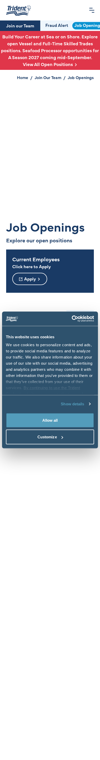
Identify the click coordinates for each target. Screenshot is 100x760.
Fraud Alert (56, 25)
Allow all (50, 420)
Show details (72, 404)
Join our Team (20, 26)
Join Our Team (48, 77)
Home (22, 77)
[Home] (18, 10)
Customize (47, 437)
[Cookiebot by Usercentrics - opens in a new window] (72, 319)
